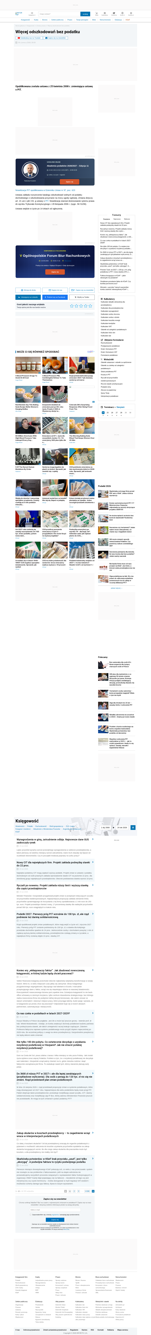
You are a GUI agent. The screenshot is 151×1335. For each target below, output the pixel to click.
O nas (17, 1330)
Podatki (30, 826)
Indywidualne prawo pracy (43, 1280)
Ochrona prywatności (31, 1330)
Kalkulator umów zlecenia (110, 314)
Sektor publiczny (57, 20)
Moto (94, 20)
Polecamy (102, 657)
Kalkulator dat (106, 336)
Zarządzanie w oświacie (43, 1314)
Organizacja (19, 1305)
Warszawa (68, 261)
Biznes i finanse (81, 1280)
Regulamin (74, 1330)
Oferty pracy (120, 1319)
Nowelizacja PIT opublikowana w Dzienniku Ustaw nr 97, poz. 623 (45, 190)
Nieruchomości (105, 20)
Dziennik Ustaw (60, 1305)
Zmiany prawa (41, 26)
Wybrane (127, 219)
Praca (57, 1290)
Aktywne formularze (114, 339)
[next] (93, 1191)
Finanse (118, 1285)
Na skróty (119, 1301)
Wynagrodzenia (40, 1283)
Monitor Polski (60, 1307)
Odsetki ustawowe (101, 1314)
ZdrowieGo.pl (120, 1305)
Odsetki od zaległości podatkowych (114, 329)
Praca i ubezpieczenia (83, 1285)
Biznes (44, 20)
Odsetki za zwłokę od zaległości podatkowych (112, 367)
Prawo (69, 20)
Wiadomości (20, 826)
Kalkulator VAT (106, 326)
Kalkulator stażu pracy (83, 1314)
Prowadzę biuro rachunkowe (105, 1283)
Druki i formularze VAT (109, 352)
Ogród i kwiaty (120, 1290)
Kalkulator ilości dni (108, 333)
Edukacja (118, 20)
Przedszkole (39, 1305)
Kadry (36, 20)
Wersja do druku (30, 290)
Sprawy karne (59, 1283)
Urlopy (37, 1287)
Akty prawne (60, 1301)
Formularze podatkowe (109, 355)
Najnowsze (117, 219)
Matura (37, 1317)
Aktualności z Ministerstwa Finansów (46, 829)
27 (117, 413)
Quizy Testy (105, 393)
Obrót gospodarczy (56, 826)
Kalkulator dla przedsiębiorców (112, 308)
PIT (46, 201)
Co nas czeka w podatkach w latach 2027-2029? (115, 242)
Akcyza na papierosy (108, 390)
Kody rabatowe (120, 1310)
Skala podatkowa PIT (108, 371)
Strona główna (20, 26)
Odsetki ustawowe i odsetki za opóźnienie (116, 362)
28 (121, 413)
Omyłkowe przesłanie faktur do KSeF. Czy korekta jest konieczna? (115, 282)
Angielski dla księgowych (72, 829)
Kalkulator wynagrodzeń (110, 311)
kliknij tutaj (66, 1229)
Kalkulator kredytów (108, 323)
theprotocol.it (120, 1317)
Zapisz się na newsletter (84, 290)
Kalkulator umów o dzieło (110, 317)
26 (112, 413)
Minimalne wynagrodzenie (104, 1307)
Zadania (18, 1310)
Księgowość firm (21, 1277)
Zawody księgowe (21, 1290)
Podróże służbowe (101, 1312)
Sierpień (120, 407)
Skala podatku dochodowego (105, 1317)
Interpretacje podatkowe (109, 396)
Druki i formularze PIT (109, 349)
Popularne (106, 219)
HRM (37, 1292)
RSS (92, 1330)
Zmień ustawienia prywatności (55, 1330)
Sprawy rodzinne (60, 1280)
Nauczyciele (39, 1310)
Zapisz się (69, 182)
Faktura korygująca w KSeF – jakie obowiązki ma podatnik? (113, 277)
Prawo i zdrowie (60, 1295)
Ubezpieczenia (40, 1285)
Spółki (77, 1283)
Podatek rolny (106, 387)
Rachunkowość (106, 343)
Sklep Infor (58, 1292)
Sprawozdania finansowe (104, 1290)
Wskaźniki (109, 359)
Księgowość (25, 20)
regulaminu (55, 1214)
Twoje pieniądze (82, 20)
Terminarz (109, 407)
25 (108, 413)
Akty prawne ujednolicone (63, 1314)
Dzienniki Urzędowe (61, 1310)
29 (126, 413)
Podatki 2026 (104, 486)
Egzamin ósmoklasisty (42, 1319)
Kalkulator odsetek (82, 1312)
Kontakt (101, 1330)
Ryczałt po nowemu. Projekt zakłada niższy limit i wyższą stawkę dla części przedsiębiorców (116, 230)
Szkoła (37, 1307)
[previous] (65, 1191)
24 (103, 413)
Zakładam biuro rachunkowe (105, 1280)
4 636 (87, 1191)
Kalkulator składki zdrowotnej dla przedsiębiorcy (113, 303)
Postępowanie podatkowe (110, 346)
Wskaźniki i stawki (102, 1301)
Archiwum (119, 1307)
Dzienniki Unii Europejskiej (64, 1312)
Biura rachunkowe (102, 1277)
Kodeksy (58, 1317)
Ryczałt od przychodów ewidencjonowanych (109, 379)
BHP (36, 1290)
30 (130, 413)
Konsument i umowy (62, 1285)
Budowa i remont (121, 1287)
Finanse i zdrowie (81, 1292)
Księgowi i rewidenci (23, 829)
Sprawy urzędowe (61, 1287)
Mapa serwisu (122, 1330)
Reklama (110, 1330)
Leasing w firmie (81, 1290)
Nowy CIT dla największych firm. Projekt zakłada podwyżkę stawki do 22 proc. (115, 224)
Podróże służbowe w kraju (104, 1305)
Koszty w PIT (105, 375)
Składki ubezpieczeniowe (104, 1310)
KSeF (128, 20)
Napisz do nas (57, 290)
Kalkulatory (109, 298)
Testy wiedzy (39, 1322)
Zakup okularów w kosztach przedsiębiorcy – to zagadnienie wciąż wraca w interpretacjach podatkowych (116, 259)
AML (97, 1292)
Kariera (84, 1330)
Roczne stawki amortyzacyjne (112, 384)
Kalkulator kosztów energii (110, 320)
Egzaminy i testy (40, 1312)
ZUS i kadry (70, 826)
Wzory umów (120, 1312)
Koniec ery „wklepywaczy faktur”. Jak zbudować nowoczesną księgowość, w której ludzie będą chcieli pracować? (116, 236)
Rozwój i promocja (21, 1312)
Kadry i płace (19, 1314)
